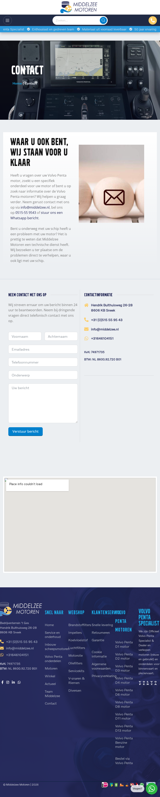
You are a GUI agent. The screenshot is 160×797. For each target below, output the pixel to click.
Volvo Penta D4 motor (124, 680)
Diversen (74, 690)
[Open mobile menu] (7, 20)
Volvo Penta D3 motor (124, 668)
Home (17, 83)
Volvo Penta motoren (123, 621)
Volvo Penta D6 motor (124, 692)
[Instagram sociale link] (7, 682)
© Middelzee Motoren (16, 784)
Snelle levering (102, 625)
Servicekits (76, 671)
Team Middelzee (52, 693)
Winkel (50, 676)
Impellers (75, 632)
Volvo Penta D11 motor (124, 716)
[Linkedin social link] (13, 682)
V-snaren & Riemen (76, 680)
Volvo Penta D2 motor (124, 656)
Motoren (51, 668)
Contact (51, 703)
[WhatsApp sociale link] (19, 682)
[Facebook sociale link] (2, 682)
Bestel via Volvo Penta (124, 760)
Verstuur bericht (25, 431)
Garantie (98, 640)
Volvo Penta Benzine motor (124, 742)
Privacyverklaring (102, 676)
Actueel (50, 684)
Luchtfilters (76, 648)
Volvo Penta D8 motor (124, 704)
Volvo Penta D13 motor (124, 728)
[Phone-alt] (153, 20)
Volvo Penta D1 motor (124, 644)
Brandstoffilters (79, 625)
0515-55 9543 (25, 212)
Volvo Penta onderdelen (53, 658)
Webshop (76, 612)
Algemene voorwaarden (101, 666)
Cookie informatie (99, 654)
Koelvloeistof (78, 640)
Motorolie (75, 655)
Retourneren (101, 632)
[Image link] (148, 682)
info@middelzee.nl (35, 207)
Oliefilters (75, 663)
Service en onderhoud (53, 634)
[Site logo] (80, 7)
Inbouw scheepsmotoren (55, 646)
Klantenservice (106, 612)
